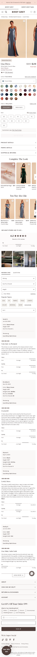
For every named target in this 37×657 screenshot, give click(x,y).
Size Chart (32, 112)
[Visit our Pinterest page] (10, 639)
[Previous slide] (2, 2)
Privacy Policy (24, 643)
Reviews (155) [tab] (5, 272)
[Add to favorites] (24, 21)
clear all (33, 293)
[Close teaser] (10, 646)
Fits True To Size (16, 130)
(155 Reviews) (9, 72)
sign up (18, 629)
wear (20, 305)
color (4, 305)
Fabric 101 (33, 103)
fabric (15, 300)
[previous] (1, 177)
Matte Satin (19, 107)
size (3, 300)
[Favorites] (31, 12)
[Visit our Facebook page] (13, 639)
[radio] (2, 86)
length (29, 300)
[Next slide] (35, 2)
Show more (28, 305)
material (12, 305)
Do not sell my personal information (19, 647)
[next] (35, 177)
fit (9, 300)
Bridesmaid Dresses (15, 17)
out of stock (18, 135)
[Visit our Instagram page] (6, 639)
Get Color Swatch (30, 76)
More (3, 498)
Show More (17, 575)
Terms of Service (15, 643)
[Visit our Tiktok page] (2, 639)
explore (28, 2)
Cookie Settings (5, 643)
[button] (6, 259)
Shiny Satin (6, 107)
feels (22, 300)
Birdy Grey (9, 7)
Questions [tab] (16, 272)
